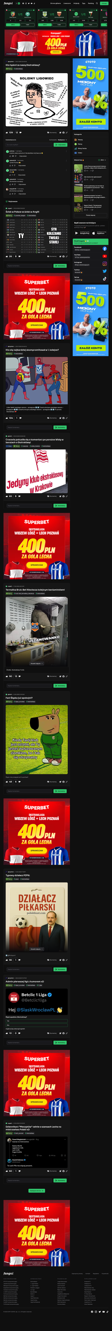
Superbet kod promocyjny (11, 1288)
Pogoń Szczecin (62, 1296)
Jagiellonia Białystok (63, 1294)
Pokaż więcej (90, 215)
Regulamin (96, 1273)
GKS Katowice (61, 1302)
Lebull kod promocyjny (10, 1283)
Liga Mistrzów (34, 1298)
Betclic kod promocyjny (10, 1300)
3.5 (20, 20)
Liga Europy (33, 1300)
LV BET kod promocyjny (10, 1292)
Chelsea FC (87, 1283)
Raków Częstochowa (63, 1300)
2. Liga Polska (34, 1285)
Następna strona (35, 1190)
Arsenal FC (87, 1281)
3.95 (61, 20)
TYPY (27, 25)
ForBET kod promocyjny (10, 1302)
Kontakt (87, 1273)
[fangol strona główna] (8, 3)
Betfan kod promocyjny (10, 1296)
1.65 (93, 20)
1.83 (42, 20)
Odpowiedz (23, 156)
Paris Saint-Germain (90, 1300)
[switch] (17, 3)
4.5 (74, 20)
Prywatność (105, 1273)
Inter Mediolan (88, 1304)
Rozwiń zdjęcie (35, 663)
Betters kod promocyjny (10, 1298)
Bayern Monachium (89, 1296)
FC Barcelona (88, 1294)
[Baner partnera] (56, 43)
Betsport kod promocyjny (11, 1285)
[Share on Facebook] (63, 133)
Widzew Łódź (61, 1298)
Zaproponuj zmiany (77, 1273)
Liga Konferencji (35, 1302)
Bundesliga (33, 1292)
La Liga (32, 1290)
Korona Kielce (61, 1304)
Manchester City (89, 1288)
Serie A (32, 1294)
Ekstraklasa (33, 1281)
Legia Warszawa (62, 1281)
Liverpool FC (88, 1285)
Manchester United (89, 1290)
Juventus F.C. (88, 1302)
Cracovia (59, 1292)
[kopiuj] (67, 133)
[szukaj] (97, 3)
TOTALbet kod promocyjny (11, 1304)
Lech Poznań (61, 1285)
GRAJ (13, 25)
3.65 (52, 20)
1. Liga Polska (34, 1283)
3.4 (30, 20)
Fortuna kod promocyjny (11, 1294)
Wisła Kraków (61, 1283)
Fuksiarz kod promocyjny (11, 1290)
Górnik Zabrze (61, 1288)
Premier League (34, 1288)
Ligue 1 (32, 1296)
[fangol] (8, 1273)
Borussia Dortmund (90, 1298)
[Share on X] (60, 133)
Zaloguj (104, 3)
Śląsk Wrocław (61, 1290)
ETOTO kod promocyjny (10, 1281)
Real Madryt (87, 1292)
